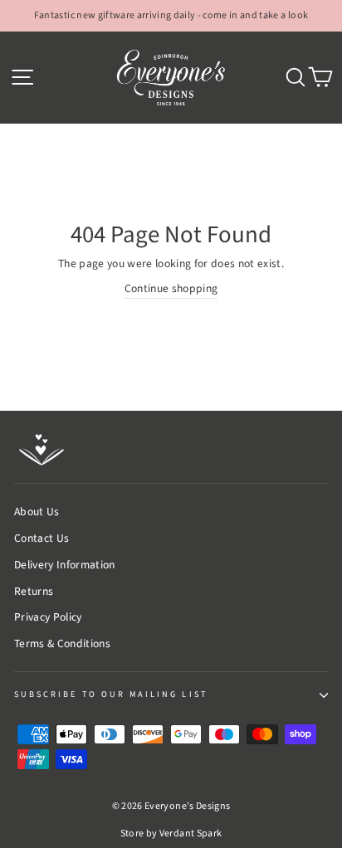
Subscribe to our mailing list (111, 694)
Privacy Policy (48, 617)
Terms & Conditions (62, 643)
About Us (37, 511)
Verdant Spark (190, 833)
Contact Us (41, 538)
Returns (33, 591)
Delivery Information (64, 565)
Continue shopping (171, 288)
